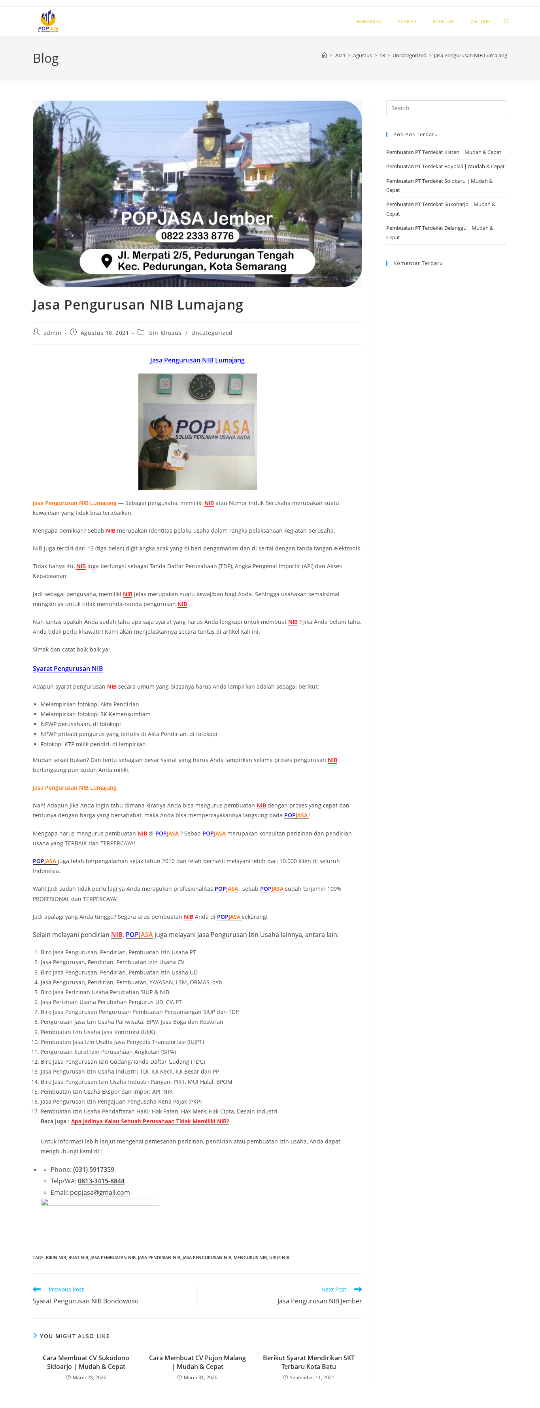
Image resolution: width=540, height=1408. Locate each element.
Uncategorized (212, 332)
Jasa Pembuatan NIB (113, 1257)
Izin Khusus (165, 332)
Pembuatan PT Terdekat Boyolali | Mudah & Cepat (445, 166)
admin (52, 332)
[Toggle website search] (506, 21)
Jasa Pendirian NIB (159, 1257)
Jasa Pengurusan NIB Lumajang (470, 55)
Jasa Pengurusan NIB (207, 1257)
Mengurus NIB (250, 1257)
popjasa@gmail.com (100, 1192)
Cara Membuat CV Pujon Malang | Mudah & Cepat (197, 1362)
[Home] (324, 55)
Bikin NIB (56, 1257)
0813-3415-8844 (101, 1181)
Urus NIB (279, 1257)
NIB (209, 503)
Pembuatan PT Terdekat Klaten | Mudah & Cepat (443, 152)
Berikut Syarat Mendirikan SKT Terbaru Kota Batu (309, 1362)
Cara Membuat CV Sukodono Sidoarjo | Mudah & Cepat (86, 1362)
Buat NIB (78, 1257)
